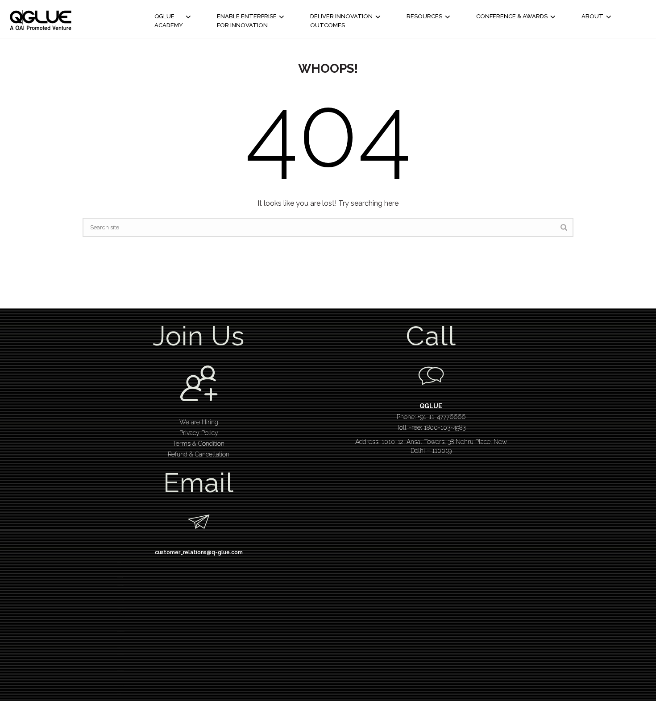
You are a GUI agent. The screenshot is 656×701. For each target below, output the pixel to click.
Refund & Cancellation (198, 454)
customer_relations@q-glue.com (199, 552)
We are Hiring (198, 422)
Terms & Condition (198, 443)
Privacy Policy (198, 432)
